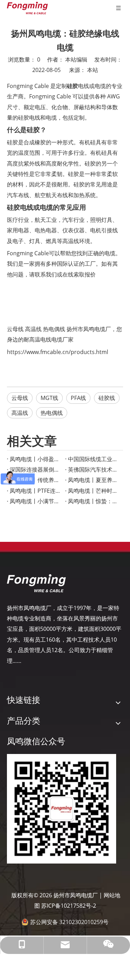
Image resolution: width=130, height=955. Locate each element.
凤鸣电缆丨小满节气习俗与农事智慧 (36, 501)
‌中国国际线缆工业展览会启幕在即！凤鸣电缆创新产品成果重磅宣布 (94, 459)
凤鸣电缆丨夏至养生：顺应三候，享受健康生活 (94, 480)
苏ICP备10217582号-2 (68, 905)
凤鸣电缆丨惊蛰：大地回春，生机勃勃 (94, 501)
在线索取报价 (79, 274)
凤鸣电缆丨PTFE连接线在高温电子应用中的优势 (36, 491)
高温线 (33, 329)
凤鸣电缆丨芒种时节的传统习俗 (94, 491)
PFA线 (78, 398)
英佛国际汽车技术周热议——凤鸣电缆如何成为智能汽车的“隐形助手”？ (94, 469)
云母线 (15, 329)
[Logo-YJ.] (36, 583)
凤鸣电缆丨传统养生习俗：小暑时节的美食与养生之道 (36, 480)
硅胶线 (106, 398)
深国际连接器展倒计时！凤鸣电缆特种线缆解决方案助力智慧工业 (36, 469)
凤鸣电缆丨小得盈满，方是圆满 (36, 459)
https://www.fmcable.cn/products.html (57, 352)
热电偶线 (54, 329)
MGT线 (49, 398)
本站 (92, 70)
